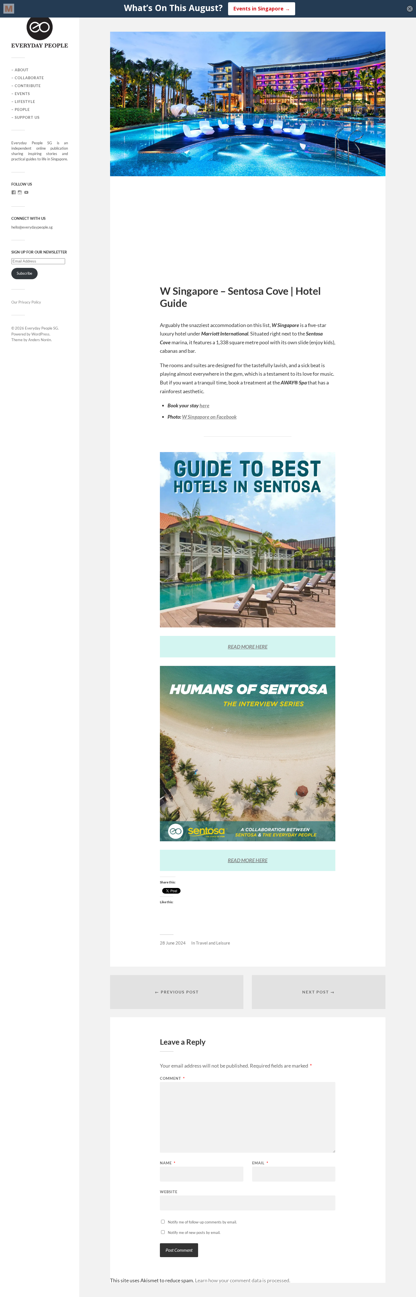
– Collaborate (27, 78)
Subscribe (24, 273)
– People (20, 109)
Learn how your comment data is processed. (242, 1280)
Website (168, 1192)
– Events (20, 93)
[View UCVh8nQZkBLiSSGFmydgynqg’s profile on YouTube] (26, 192)
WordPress (40, 334)
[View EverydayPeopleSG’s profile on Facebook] (13, 192)
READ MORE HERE (247, 860)
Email (260, 1163)
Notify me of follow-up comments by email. (202, 1222)
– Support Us (25, 117)
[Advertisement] (247, 242)
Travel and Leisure (213, 942)
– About (20, 70)
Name (167, 1163)
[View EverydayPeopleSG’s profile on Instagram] (20, 192)
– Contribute (26, 85)
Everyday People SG (41, 328)
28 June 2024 (173, 942)
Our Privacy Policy (26, 302)
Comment (172, 1078)
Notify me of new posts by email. (194, 1232)
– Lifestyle (23, 101)
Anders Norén (39, 339)
